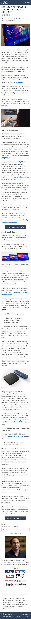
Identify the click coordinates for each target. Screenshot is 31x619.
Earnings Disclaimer (25, 614)
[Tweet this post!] (5, 15)
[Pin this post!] (7, 15)
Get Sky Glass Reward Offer (15, 227)
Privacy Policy (16, 614)
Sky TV (10, 526)
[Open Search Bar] (23, 2)
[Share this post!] (2, 15)
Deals (5, 526)
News (5, 524)
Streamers (16, 526)
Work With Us (8, 614)
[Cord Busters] (5, 2)
